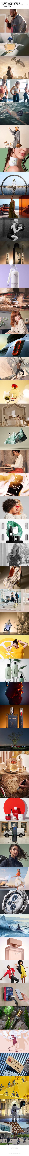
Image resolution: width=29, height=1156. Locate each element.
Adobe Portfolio (17, 1153)
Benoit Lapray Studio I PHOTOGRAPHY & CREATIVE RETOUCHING (12, 4)
